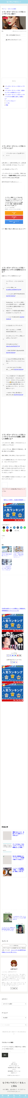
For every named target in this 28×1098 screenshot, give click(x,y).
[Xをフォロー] (11, 662)
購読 (5, 1055)
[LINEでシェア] (15, 655)
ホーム (14, 1069)
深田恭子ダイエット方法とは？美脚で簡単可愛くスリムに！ (7, 554)
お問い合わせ (14, 1064)
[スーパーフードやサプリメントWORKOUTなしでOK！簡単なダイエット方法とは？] (7, 562)
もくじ (14, 1062)
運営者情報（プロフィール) (14, 1071)
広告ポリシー (14, 1072)
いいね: (8, 103)
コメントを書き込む (14, 945)
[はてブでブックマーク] (13, 655)
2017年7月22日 (10, 352)
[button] (20, 655)
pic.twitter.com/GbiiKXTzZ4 (13, 289)
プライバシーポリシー (14, 1065)
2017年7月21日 (18, 394)
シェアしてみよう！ (11, 100)
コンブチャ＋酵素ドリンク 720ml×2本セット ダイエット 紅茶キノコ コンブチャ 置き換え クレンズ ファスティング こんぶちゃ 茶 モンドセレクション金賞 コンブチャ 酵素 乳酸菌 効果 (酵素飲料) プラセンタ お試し (14, 201)
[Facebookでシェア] (10, 655)
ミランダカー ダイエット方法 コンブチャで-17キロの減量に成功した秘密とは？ (15, 96)
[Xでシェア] (8, 655)
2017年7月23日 (10, 296)
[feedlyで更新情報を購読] (14, 662)
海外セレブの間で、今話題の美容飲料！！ (14, 499)
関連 (7, 105)
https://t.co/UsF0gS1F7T (12, 346)
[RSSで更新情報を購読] (16, 662)
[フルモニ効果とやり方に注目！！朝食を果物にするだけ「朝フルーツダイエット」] (18, 549)
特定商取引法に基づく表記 (14, 1067)
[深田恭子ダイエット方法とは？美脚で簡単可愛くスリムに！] (7, 549)
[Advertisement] (14, 57)
